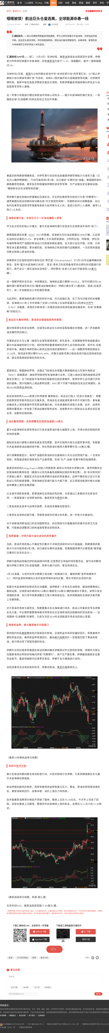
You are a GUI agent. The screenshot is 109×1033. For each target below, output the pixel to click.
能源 (10, 958)
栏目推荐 (3, 1015)
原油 (81, 3)
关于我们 (32, 1015)
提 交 (98, 994)
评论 (102, 3)
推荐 (34, 958)
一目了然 (36, 987)
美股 (24, 633)
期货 (88, 3)
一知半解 (25, 987)
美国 (28, 74)
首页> (9, 11)
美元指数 (60, 637)
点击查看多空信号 (93, 11)
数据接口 (13, 1015)
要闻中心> (17, 11)
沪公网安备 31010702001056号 (13, 1024)
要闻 (53, 3)
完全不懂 (14, 987)
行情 (46, 3)
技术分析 (21, 766)
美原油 (51, 61)
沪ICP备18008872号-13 (36, 1024)
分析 (67, 3)
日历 (60, 3)
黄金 (74, 3)
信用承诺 (41, 1015)
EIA (31, 235)
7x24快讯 (29, 3)
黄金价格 (62, 667)
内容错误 (47, 987)
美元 (93, 269)
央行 (95, 3)
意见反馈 (22, 1015)
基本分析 (44, 958)
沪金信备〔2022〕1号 (7, 1027)
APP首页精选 (22, 958)
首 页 (19, 3)
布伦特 (40, 421)
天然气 (89, 303)
